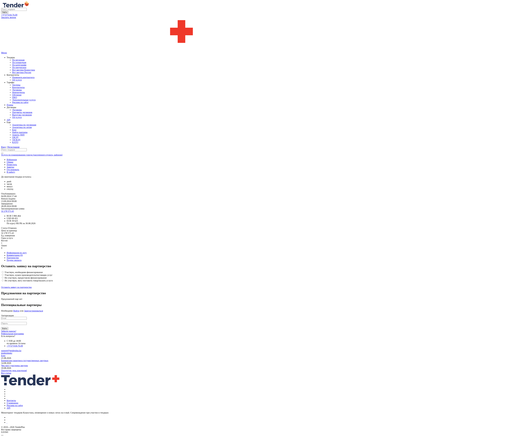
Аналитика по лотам (22, 127)
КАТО (15, 142)
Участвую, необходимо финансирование (23, 272)
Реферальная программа (12, 333)
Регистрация (13, 147)
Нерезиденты (18, 92)
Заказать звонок (8, 17)
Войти (16, 311)
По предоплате (19, 67)
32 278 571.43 (7, 211)
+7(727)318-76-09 (9, 15)
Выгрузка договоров (22, 115)
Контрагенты (18, 87)
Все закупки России (21, 72)
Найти (4, 12)
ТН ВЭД (16, 140)
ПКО (14, 97)
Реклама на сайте (20, 102)
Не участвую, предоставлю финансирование (25, 278)
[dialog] (266, 434)
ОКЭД (15, 137)
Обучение (16, 95)
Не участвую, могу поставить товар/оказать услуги (28, 280)
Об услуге (17, 80)
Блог (14, 130)
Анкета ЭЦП (18, 135)
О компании (12, 403)
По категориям (19, 65)
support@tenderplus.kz (11, 350)
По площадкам (19, 62)
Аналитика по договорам (24, 125)
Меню (4, 53)
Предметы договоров (22, 112)
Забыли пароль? (8, 331)
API (8, 120)
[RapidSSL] (269, 422)
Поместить (12, 164)
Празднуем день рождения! (14, 370)
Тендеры (16, 85)
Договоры (17, 90)
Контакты (11, 400)
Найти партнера (19, 132)
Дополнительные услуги (24, 100)
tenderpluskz (6, 353)
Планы (10, 105)
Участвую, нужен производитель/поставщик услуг (28, 275)
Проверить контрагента (23, 77)
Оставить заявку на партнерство (16, 287)
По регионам (18, 60)
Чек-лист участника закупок (14, 365)
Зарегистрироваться (33, 311)
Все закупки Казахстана (23, 70)
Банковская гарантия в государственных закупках (24, 360)
